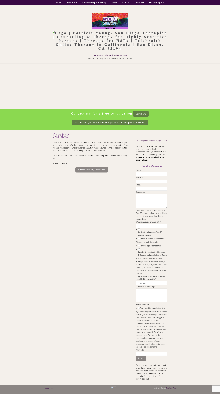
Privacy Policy (48, 388)
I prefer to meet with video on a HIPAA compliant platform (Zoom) (152, 253)
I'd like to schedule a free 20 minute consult (150, 233)
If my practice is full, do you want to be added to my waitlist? (151, 277)
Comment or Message (145, 286)
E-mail (139, 177)
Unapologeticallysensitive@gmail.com (110, 55)
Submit (141, 358)
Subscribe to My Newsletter (91, 169)
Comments (140, 192)
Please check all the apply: (147, 242)
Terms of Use (142, 304)
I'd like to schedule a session (152, 238)
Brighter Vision (171, 388)
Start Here (141, 114)
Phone (139, 185)
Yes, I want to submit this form (153, 308)
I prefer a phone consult (150, 245)
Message (140, 350)
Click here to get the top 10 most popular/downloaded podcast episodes (110, 122)
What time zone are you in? (148, 222)
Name (139, 170)
